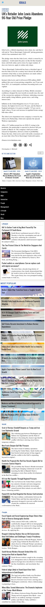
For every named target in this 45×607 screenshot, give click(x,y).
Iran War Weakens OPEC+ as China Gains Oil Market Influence (20, 416)
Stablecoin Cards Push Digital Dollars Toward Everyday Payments (21, 393)
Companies (4, 192)
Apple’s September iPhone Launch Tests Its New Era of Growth (21, 370)
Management (5, 207)
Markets (3, 188)
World (2, 214)
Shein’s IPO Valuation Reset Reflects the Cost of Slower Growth (22, 336)
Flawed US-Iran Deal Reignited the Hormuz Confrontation (22, 493)
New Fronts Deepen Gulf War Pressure (15, 445)
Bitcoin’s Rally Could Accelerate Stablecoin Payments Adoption (21, 302)
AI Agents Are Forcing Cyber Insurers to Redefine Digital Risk (22, 359)
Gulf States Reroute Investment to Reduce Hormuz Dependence (20, 325)
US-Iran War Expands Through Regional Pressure (19, 478)
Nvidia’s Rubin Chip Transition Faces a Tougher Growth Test (21, 291)
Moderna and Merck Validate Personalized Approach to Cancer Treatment (21, 404)
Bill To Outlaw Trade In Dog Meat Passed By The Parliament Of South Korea (19, 228)
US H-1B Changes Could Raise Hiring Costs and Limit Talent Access (20, 314)
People (3, 203)
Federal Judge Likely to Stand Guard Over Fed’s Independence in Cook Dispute (18, 571)
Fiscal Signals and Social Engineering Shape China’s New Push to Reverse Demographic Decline (22, 517)
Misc (2, 218)
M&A (2, 195)
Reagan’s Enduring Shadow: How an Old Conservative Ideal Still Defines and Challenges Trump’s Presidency (21, 535)
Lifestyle (3, 210)
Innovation (4, 199)
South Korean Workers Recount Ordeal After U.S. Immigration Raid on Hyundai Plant (19, 553)
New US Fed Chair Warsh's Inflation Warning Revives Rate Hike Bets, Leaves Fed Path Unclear (22, 382)
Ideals (22, 2)
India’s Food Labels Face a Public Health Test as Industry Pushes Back (22, 348)
